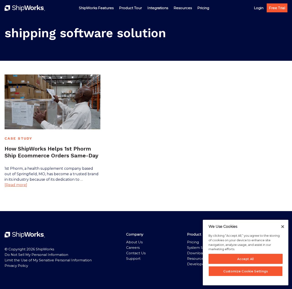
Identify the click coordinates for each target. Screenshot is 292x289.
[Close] (283, 227)
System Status (199, 247)
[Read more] (16, 185)
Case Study (18, 138)
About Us (134, 242)
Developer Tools (201, 264)
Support (133, 258)
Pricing (193, 242)
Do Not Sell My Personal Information (36, 254)
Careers (133, 247)
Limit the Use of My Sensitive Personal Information (48, 260)
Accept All (245, 259)
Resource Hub (199, 258)
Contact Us (136, 253)
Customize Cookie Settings (245, 271)
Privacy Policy (16, 265)
